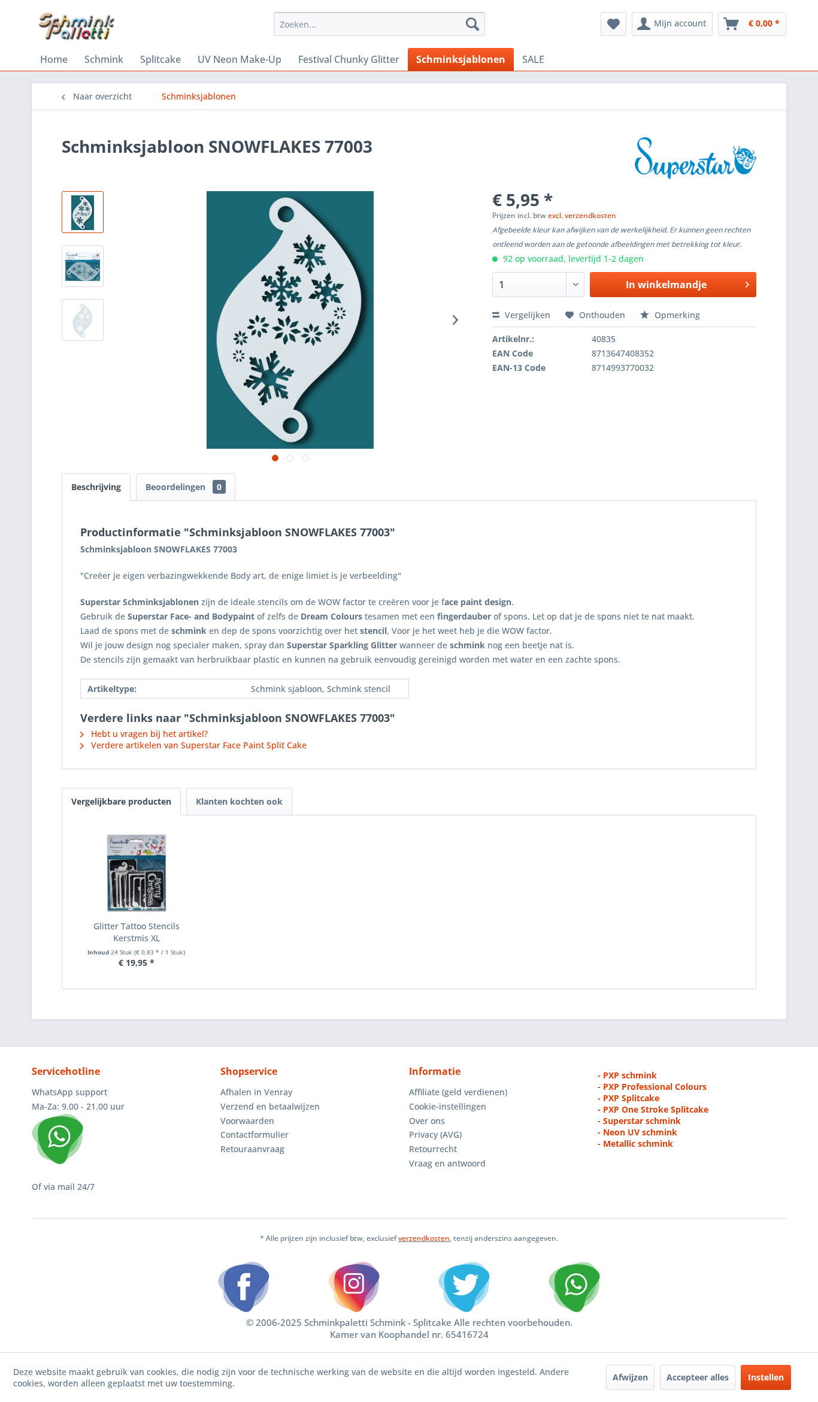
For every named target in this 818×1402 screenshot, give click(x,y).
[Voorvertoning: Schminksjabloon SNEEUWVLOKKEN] (83, 320)
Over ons (427, 1120)
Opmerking (676, 315)
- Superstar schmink (639, 1120)
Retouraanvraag (252, 1149)
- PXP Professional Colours (652, 1086)
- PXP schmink (627, 1075)
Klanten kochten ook (239, 801)
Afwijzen (630, 1377)
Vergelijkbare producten (121, 801)
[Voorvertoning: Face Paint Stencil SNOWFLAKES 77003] (83, 212)
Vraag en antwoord (447, 1163)
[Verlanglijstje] (613, 24)
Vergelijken (526, 315)
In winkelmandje (666, 284)
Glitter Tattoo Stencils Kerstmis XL (136, 932)
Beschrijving (96, 486)
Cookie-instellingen (447, 1106)
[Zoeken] (472, 24)
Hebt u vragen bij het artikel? (148, 733)
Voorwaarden (247, 1120)
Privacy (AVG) (435, 1134)
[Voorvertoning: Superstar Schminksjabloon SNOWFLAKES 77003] (83, 266)
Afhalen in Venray (256, 1092)
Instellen (766, 1377)
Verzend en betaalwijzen (270, 1106)
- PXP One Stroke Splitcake (653, 1109)
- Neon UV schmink (637, 1132)
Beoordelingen (184, 486)
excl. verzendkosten (582, 215)
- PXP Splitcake (628, 1098)
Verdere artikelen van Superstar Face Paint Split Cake (198, 745)
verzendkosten (424, 1238)
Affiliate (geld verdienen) (458, 1092)
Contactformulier (254, 1134)
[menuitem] (379, 24)
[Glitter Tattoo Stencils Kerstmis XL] (136, 872)
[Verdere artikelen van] (695, 158)
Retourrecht (433, 1149)
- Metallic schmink (635, 1143)
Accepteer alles (697, 1377)
